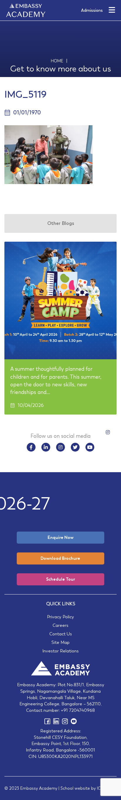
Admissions (92, 10)
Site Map (60, 642)
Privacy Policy (60, 616)
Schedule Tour (60, 579)
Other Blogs (60, 223)
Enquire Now (60, 537)
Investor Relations (60, 651)
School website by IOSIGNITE (88, 788)
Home (57, 61)
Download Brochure (60, 558)
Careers (60, 625)
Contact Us (60, 634)
